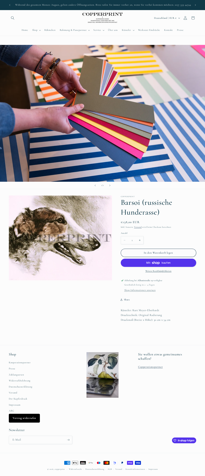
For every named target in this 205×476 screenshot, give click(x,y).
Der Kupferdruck (18, 398)
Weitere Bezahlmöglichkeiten (158, 271)
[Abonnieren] (68, 440)
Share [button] (127, 299)
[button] (12, 18)
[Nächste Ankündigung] (195, 5)
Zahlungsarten (16, 374)
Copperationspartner (150, 367)
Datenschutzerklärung (20, 386)
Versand (138, 227)
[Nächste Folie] (109, 185)
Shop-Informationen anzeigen (140, 290)
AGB (110, 469)
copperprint (60, 469)
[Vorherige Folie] (95, 185)
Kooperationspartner (20, 362)
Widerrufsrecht (75, 469)
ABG (11, 410)
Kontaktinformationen (135, 469)
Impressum (14, 404)
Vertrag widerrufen (24, 418)
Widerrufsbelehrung (19, 380)
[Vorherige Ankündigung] (9, 5)
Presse (12, 368)
